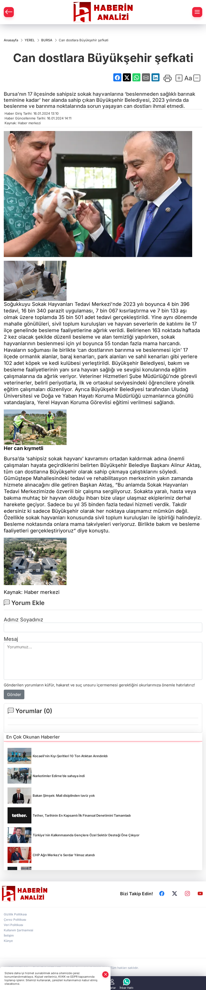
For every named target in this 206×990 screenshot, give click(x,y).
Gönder (14, 694)
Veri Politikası (13, 925)
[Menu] (197, 12)
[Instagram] (187, 894)
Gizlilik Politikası (15, 914)
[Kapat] (105, 974)
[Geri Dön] (9, 12)
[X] (175, 894)
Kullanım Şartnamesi (18, 930)
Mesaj (11, 639)
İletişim (9, 935)
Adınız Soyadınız (23, 620)
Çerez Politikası (15, 919)
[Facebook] (162, 894)
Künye (8, 941)
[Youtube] (200, 894)
